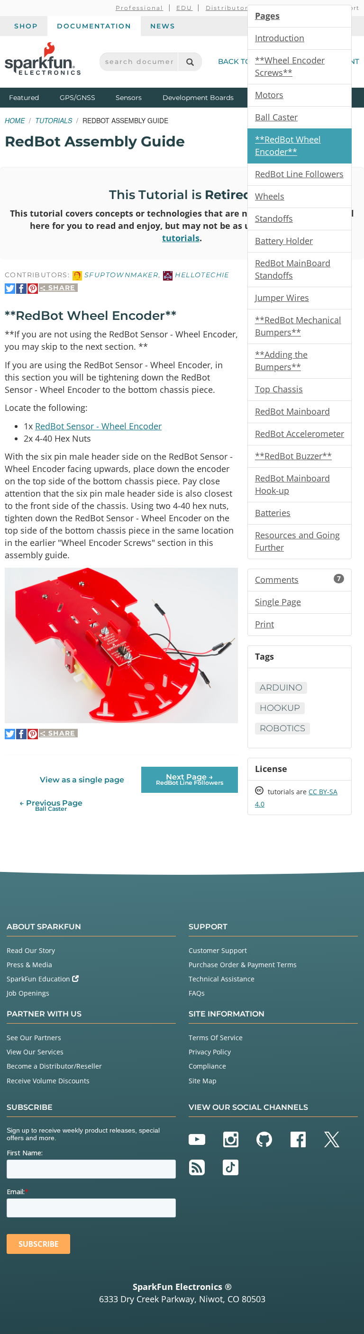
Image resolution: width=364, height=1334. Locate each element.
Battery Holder (284, 240)
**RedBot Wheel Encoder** (288, 145)
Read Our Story (31, 950)
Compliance (207, 1066)
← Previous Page (50, 805)
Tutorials (53, 120)
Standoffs (274, 218)
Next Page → (189, 779)
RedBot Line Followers (299, 174)
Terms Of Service (216, 1037)
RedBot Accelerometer (299, 433)
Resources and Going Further (297, 541)
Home (15, 120)
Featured (32, 97)
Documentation (94, 26)
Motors (269, 94)
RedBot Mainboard (292, 411)
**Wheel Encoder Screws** (290, 66)
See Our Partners (34, 1037)
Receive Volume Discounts (48, 1080)
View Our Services (35, 1051)
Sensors (129, 97)
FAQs (197, 993)
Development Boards (198, 97)
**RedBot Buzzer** (293, 456)
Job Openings (28, 993)
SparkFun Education (39, 978)
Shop (26, 26)
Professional (140, 7)
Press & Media (29, 964)
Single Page (278, 602)
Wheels (269, 196)
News (162, 26)
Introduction (279, 38)
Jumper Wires (282, 297)
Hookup (280, 708)
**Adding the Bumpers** (281, 360)
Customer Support (218, 950)
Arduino (281, 687)
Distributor (227, 7)
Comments (298, 579)
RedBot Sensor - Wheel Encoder (98, 426)
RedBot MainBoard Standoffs (292, 269)
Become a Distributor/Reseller (54, 1066)
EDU (184, 7)
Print (264, 624)
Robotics (282, 728)
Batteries (273, 512)
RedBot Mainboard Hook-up (292, 484)
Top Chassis (279, 389)
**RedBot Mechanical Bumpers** (298, 326)
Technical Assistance (222, 978)
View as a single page (82, 779)
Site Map (203, 1080)
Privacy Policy (210, 1051)
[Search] (190, 62)
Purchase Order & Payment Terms (243, 964)
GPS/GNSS (77, 97)
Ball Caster (276, 117)
